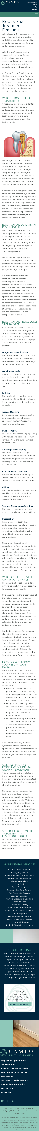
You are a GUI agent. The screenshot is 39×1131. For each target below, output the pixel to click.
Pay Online (6, 1092)
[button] (36, 14)
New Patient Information (13, 1084)
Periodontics (7, 1076)
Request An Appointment (13, 1060)
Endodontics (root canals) (14, 1072)
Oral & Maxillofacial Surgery (14, 1080)
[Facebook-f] (7, 1101)
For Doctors (7, 1088)
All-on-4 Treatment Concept (15, 1068)
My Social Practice (17, 1111)
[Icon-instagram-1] (2, 1101)
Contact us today (10, 845)
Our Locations (8, 1064)
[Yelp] (13, 1101)
